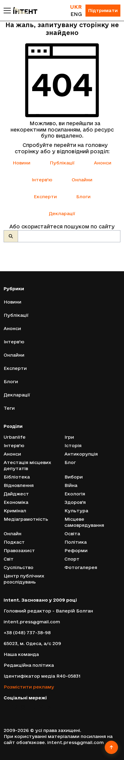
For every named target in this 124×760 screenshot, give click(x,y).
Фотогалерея (80, 567)
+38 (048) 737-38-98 (27, 632)
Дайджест (16, 493)
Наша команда (21, 654)
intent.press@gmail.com (32, 621)
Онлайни (82, 179)
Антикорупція (81, 453)
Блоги (83, 196)
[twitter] (14, 707)
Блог (70, 462)
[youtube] (32, 707)
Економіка (16, 502)
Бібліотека (17, 476)
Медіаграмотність (26, 519)
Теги (9, 408)
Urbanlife (15, 437)
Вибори (73, 476)
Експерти (45, 196)
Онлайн (12, 533)
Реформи (76, 550)
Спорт (71, 558)
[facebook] (6, 707)
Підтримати (103, 10)
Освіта (72, 533)
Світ (9, 558)
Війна (70, 485)
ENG (76, 14)
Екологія (74, 493)
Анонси (102, 162)
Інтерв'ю (42, 179)
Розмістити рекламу (29, 686)
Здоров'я (75, 502)
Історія (73, 445)
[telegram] (41, 707)
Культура (76, 510)
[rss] (49, 707)
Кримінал (15, 510)
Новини (21, 162)
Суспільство (18, 567)
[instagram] (23, 707)
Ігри (69, 437)
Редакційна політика (29, 665)
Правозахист (19, 550)
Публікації (62, 162)
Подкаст (14, 542)
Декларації (62, 213)
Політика (75, 542)
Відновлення (19, 485)
